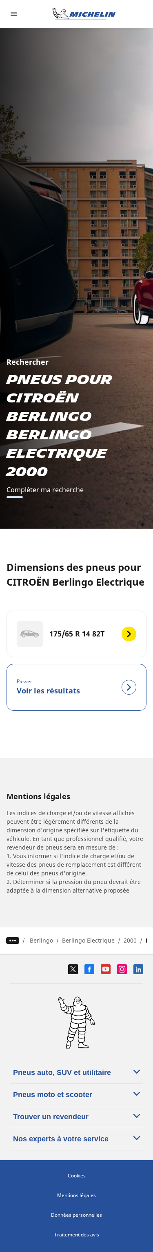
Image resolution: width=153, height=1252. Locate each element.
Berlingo (41, 940)
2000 (130, 940)
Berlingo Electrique (88, 940)
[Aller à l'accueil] (84, 14)
